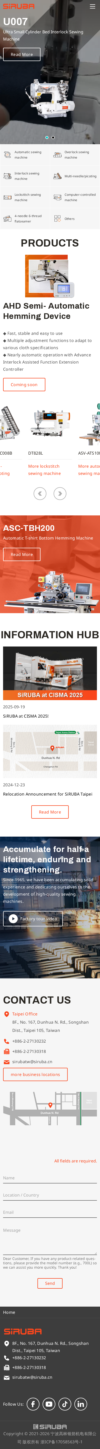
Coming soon (24, 384)
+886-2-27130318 (29, 1051)
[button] (46, 137)
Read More (22, 54)
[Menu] (92, 6)
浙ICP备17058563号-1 (62, 1442)
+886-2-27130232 (29, 1041)
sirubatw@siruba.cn (32, 1061)
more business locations (35, 1074)
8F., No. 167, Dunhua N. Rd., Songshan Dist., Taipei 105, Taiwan (50, 1026)
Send (50, 1283)
